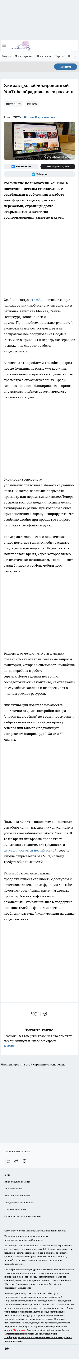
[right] (75, 56)
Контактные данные (15, 1209)
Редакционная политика (17, 1195)
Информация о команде (17, 1181)
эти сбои (37, 299)
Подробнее (25, 1287)
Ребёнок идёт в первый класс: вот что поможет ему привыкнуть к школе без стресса (38, 1040)
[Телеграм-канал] (39, 174)
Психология (44, 56)
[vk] (34, 1014)
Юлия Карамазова (40, 117)
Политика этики (13, 1188)
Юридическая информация (19, 1202)
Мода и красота (24, 56)
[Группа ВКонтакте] (21, 166)
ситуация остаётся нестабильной (30, 850)
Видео (32, 104)
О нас (7, 1174)
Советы (6, 56)
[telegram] (46, 1014)
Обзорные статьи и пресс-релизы (22, 1216)
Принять (66, 66)
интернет (13, 104)
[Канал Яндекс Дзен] (57, 166)
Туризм (59, 56)
